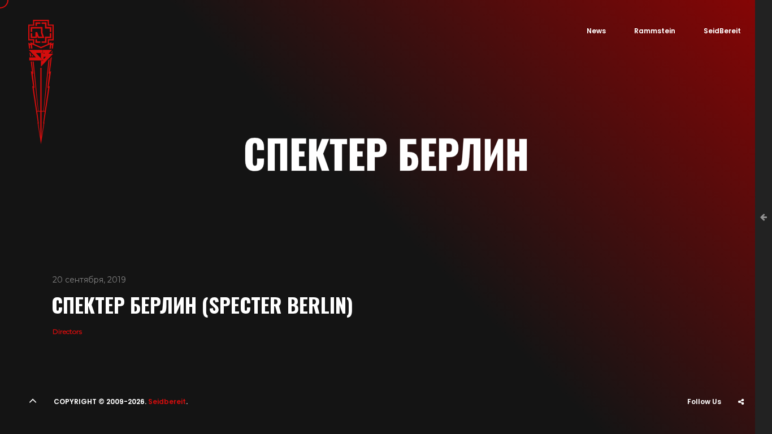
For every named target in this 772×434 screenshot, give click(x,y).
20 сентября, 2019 (89, 280)
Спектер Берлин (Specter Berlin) (202, 304)
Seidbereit (167, 401)
